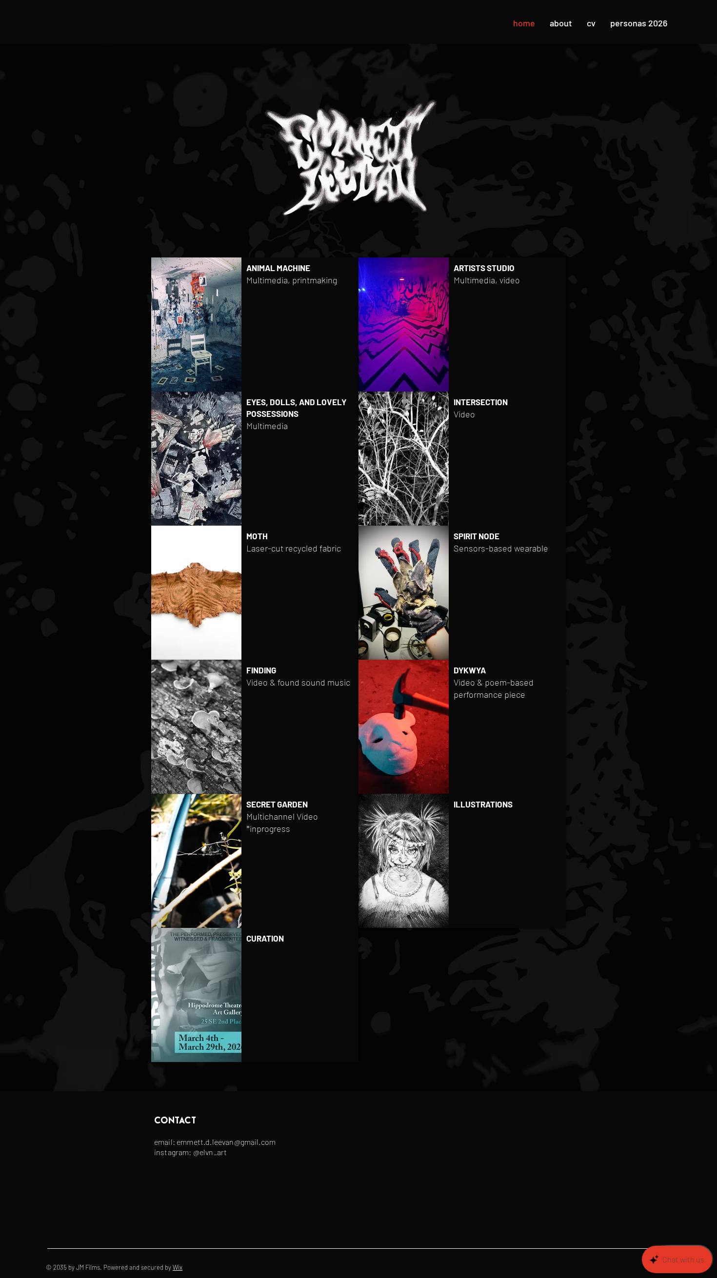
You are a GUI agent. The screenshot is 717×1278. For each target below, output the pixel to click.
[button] (254, 324)
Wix (177, 1267)
